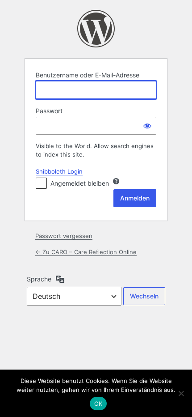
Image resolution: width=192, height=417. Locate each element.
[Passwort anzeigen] (147, 126)
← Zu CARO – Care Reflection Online (86, 251)
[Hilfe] (116, 181)
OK (98, 403)
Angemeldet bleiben (79, 183)
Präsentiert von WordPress (96, 28)
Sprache (39, 279)
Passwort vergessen (63, 235)
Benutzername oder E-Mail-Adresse (87, 75)
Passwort (49, 111)
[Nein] (180, 393)
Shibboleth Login (59, 171)
